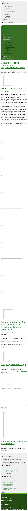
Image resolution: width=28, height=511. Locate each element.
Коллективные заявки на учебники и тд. (14, 442)
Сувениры (8, 13)
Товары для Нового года (13, 364)
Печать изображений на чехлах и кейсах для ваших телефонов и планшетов (13, 326)
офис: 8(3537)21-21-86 (8, 484)
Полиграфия (9, 6)
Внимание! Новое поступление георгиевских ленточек (13, 65)
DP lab (22, 509)
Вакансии (5, 19)
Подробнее (6, 450)
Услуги (4, 5)
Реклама (8, 16)
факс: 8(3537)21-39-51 (8, 482)
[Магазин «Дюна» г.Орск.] (5, 32)
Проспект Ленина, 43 (8, 481)
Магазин (8, 8)
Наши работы (6, 3)
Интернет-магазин (7, 1)
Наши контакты (7, 20)
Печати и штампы (10, 11)
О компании (9, 17)
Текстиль (8, 14)
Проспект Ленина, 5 (8, 488)
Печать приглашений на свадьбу (13, 89)
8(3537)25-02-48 (6, 489)
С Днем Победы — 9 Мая (11, 470)
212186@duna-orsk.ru (8, 22)
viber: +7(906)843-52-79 (8, 485)
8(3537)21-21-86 (23, 123)
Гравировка (9, 9)
